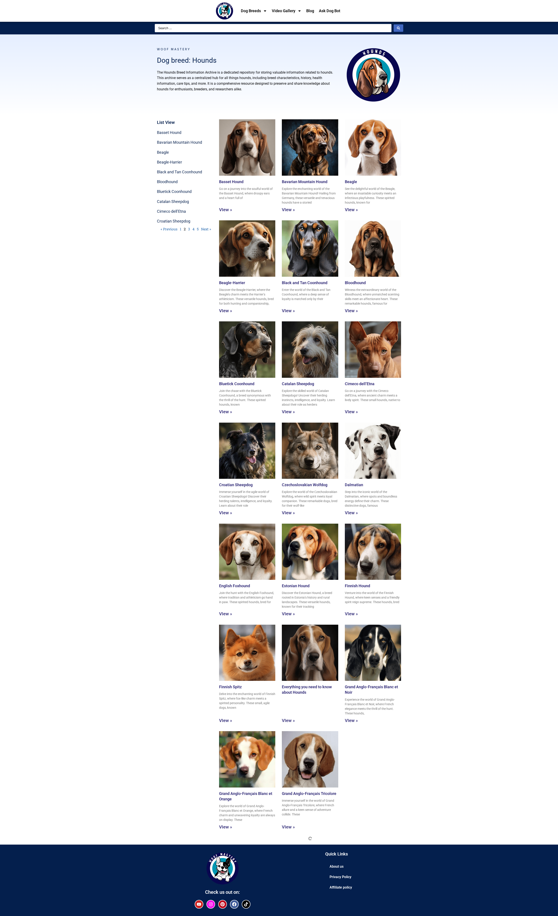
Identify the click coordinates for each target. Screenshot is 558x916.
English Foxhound (234, 586)
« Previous (169, 229)
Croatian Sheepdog (173, 221)
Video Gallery (283, 10)
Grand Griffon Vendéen (239, 900)
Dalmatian (354, 484)
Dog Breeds (251, 10)
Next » (206, 229)
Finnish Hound (357, 586)
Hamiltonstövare (296, 900)
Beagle (163, 152)
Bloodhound (167, 181)
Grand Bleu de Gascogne (366, 793)
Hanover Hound (358, 900)
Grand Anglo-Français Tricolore (309, 793)
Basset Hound (169, 132)
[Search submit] (398, 28)
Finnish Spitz (230, 687)
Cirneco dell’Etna (171, 211)
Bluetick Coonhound (174, 191)
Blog (310, 10)
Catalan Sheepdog (173, 201)
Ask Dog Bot (329, 10)
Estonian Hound (296, 586)
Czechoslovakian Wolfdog (304, 484)
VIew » (225, 209)
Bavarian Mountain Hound (179, 142)
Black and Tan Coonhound (179, 172)
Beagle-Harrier (169, 162)
